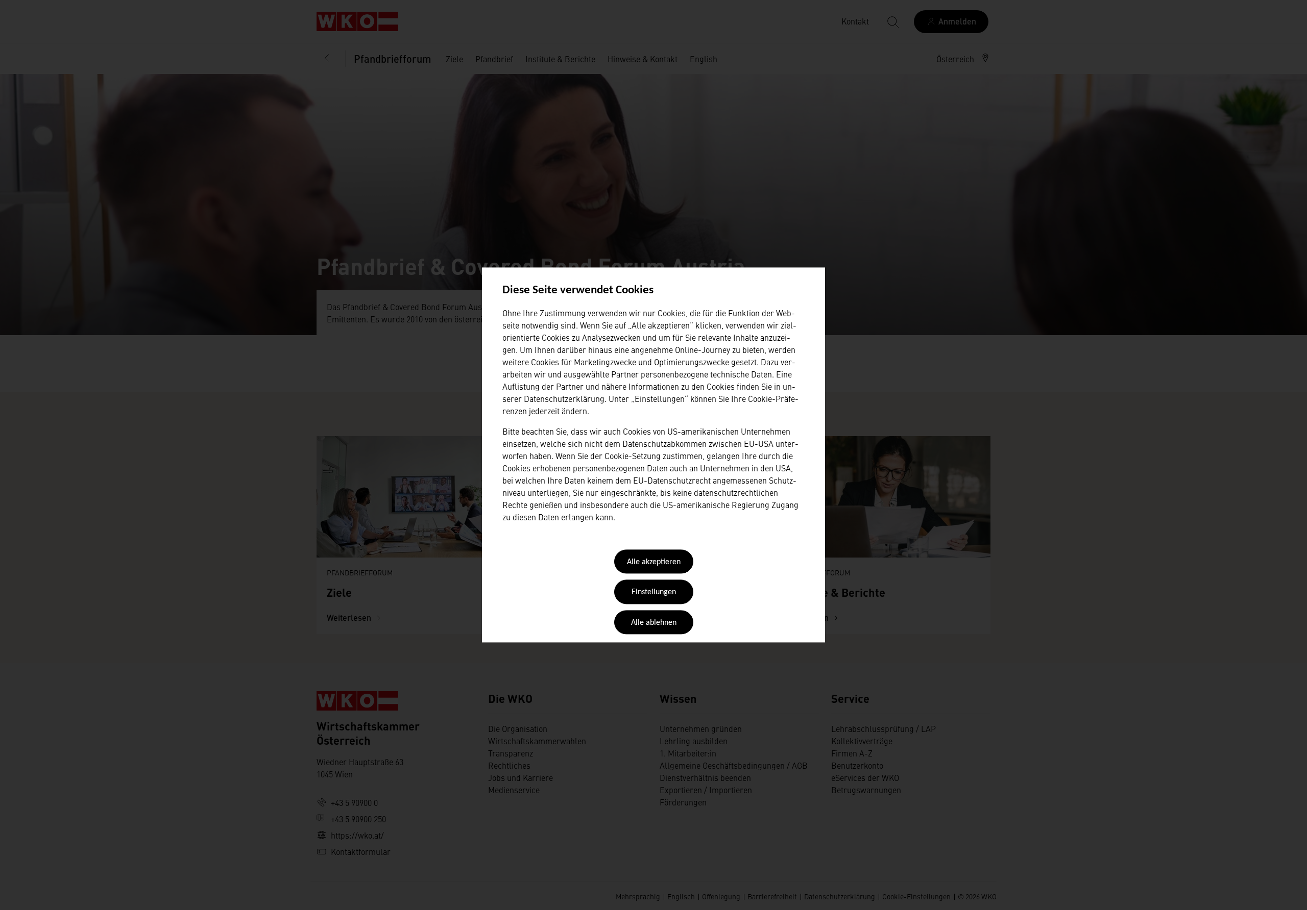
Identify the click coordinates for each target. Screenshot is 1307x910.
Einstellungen (654, 593)
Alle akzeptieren (654, 562)
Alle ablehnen (653, 623)
